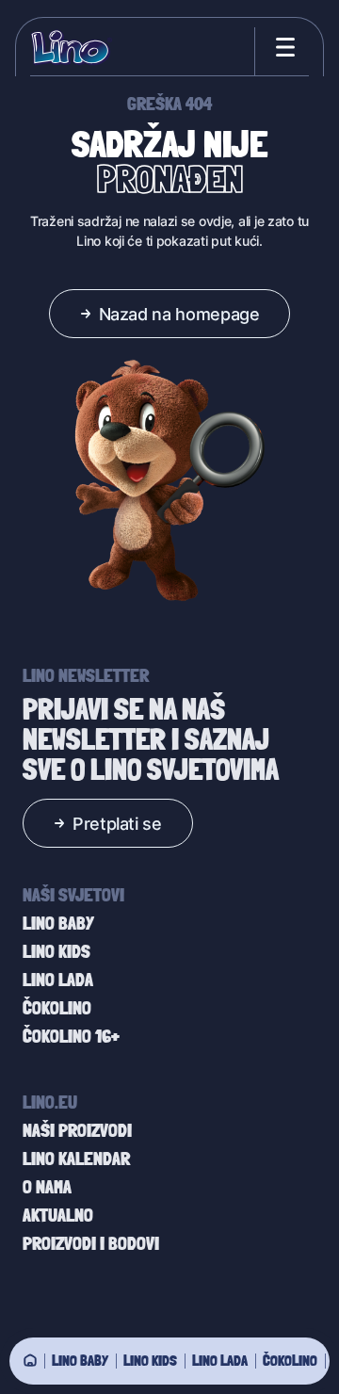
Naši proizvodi (77, 1130)
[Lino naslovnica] (71, 47)
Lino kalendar (76, 1158)
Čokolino (290, 1360)
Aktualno (58, 1215)
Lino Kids (150, 1360)
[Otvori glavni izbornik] (281, 47)
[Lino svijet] (30, 1360)
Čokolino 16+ (71, 1036)
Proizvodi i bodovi (91, 1243)
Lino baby (80, 1360)
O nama (47, 1186)
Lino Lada (220, 1360)
